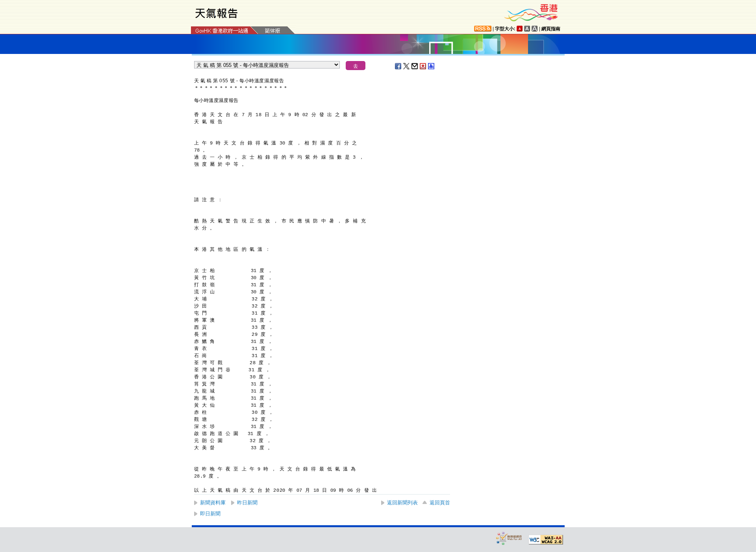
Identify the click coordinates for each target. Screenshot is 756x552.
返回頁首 (440, 503)
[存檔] (423, 66)
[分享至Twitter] (406, 66)
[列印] (431, 66)
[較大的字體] (527, 28)
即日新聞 (210, 514)
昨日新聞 (247, 503)
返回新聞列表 (402, 503)
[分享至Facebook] (398, 66)
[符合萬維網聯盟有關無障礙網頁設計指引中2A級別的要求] (545, 540)
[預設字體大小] (520, 28)
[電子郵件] (415, 66)
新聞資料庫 (213, 503)
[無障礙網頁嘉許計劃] (509, 538)
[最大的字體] (535, 28)
